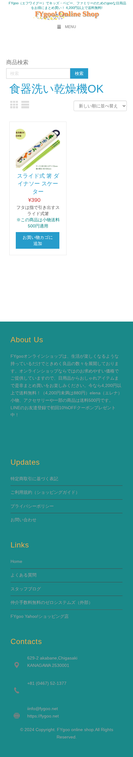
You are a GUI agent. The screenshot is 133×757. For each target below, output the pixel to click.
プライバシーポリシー (32, 506)
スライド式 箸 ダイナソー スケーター (38, 184)
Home (16, 561)
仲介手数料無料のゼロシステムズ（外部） (52, 602)
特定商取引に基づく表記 (34, 478)
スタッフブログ (26, 588)
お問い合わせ (23, 519)
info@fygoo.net (43, 708)
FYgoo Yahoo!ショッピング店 (40, 616)
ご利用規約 (21, 492)
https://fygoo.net (43, 715)
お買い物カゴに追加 (38, 240)
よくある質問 (23, 574)
